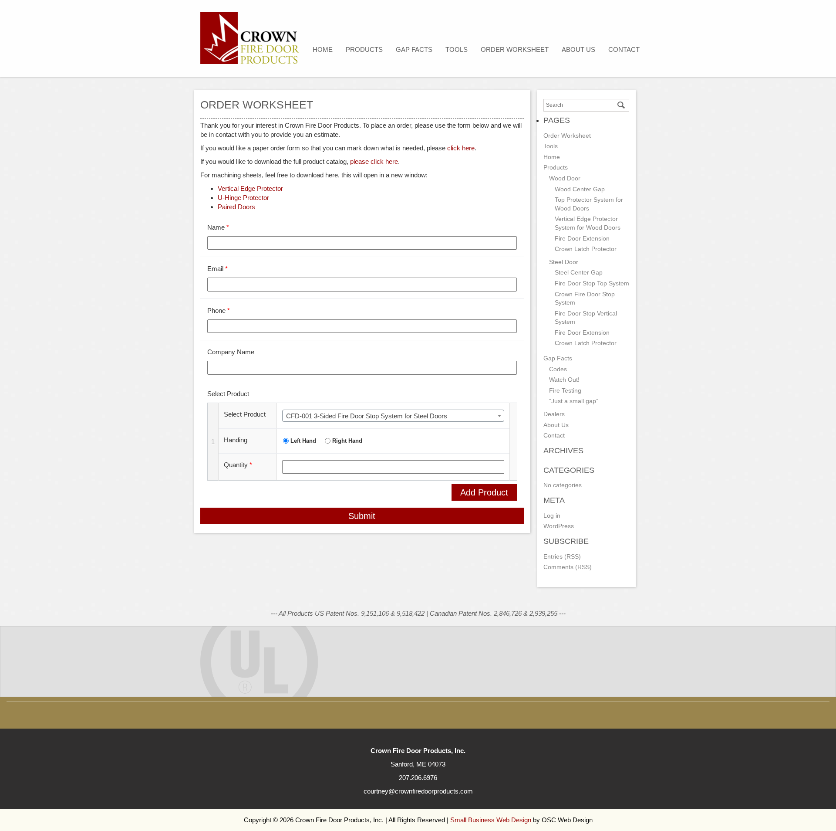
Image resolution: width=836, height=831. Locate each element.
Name (218, 227)
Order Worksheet (515, 49)
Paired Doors (236, 206)
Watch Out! (564, 379)
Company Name (230, 352)
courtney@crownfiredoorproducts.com (418, 791)
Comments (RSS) (567, 566)
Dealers (554, 413)
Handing (235, 440)
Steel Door (563, 261)
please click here (374, 161)
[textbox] (393, 416)
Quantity (238, 464)
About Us (578, 49)
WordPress (558, 525)
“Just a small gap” (573, 400)
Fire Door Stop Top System (592, 283)
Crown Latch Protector (586, 248)
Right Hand (347, 441)
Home (323, 49)
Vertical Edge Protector (250, 188)
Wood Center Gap (580, 189)
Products (364, 49)
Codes (558, 369)
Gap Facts (414, 49)
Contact (624, 49)
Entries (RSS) (562, 556)
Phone (218, 310)
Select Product (228, 393)
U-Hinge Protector (243, 197)
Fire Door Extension (582, 238)
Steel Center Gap (579, 272)
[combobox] (393, 416)
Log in (551, 515)
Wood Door (564, 178)
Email (217, 268)
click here (461, 148)
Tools (456, 49)
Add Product (484, 492)
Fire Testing (565, 390)
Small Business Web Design (490, 820)
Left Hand (303, 441)
